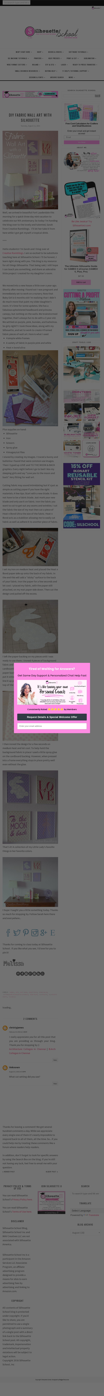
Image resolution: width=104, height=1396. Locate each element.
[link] (52, 692)
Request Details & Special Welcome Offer (52, 717)
